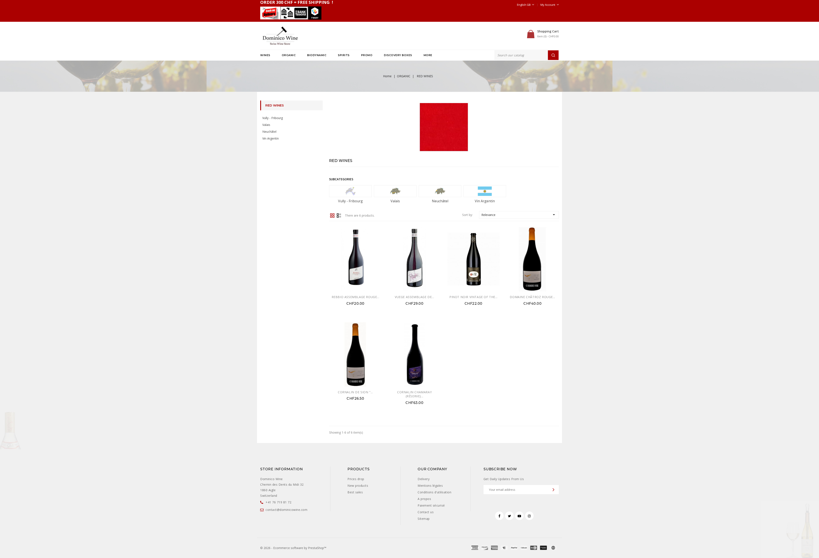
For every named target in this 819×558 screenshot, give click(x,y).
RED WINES (274, 105)
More (428, 55)
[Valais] (395, 191)
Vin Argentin (270, 138)
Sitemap (424, 519)
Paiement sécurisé (431, 505)
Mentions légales (430, 486)
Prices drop (355, 479)
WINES (265, 55)
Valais (266, 125)
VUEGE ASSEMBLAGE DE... (414, 297)
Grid (332, 215)
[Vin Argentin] (484, 191)
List (339, 215)
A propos (424, 499)
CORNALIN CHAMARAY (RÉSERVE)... (414, 394)
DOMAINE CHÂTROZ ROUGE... (532, 297)
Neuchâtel (269, 132)
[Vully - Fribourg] (350, 191)
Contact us (426, 512)
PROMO (367, 55)
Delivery (424, 479)
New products (357, 486)
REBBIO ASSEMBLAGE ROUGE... (355, 297)
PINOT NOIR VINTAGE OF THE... (473, 297)
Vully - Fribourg (272, 118)
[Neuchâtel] (440, 191)
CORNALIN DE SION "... (355, 392)
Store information (281, 469)
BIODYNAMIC (316, 55)
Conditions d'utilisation (434, 492)
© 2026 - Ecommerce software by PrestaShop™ (293, 548)
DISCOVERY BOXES (398, 55)
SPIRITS (344, 55)
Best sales (355, 492)
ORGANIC (289, 55)
